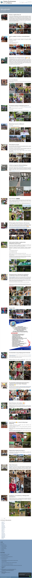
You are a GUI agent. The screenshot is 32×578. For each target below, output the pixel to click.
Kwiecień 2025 (3, 530)
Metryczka (3, 549)
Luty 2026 (3, 524)
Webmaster (3, 543)
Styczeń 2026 (3, 525)
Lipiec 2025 (3, 528)
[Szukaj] (27, 1)
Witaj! (1, 10)
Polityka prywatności (4, 548)
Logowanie (26, 2)
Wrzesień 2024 (3, 535)
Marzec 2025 (3, 531)
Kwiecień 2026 (3, 523)
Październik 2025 (3, 527)
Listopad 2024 (3, 534)
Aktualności (4, 10)
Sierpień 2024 (3, 536)
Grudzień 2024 (3, 533)
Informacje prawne (4, 547)
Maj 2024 (3, 537)
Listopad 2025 (3, 526)
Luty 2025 (3, 532)
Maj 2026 (3, 522)
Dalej (4, 518)
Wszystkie (3, 538)
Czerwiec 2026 (3, 521)
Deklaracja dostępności (4, 546)
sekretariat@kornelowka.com (5, 555)
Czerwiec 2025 (3, 529)
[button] (22, 2)
